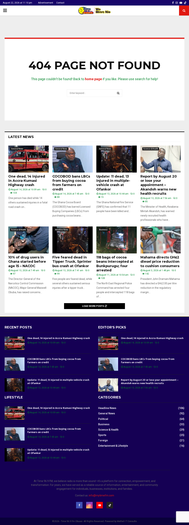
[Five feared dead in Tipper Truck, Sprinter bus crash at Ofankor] (72, 239)
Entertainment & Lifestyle (113, 445)
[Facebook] (79, 505)
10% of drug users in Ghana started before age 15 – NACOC (27, 261)
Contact (60, 2)
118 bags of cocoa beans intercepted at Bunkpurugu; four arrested (114, 263)
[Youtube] (99, 505)
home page (93, 79)
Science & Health (150, 149)
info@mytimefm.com (101, 495)
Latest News (21, 137)
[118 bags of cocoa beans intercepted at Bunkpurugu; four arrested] (116, 239)
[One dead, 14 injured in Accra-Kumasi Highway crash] (28, 159)
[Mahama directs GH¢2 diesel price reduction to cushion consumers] (160, 239)
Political (103, 418)
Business (103, 230)
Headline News (61, 230)
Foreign (103, 440)
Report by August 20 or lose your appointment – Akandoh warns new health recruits (158, 185)
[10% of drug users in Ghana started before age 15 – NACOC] (28, 239)
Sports (102, 435)
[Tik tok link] (185, 3)
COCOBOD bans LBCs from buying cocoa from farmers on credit (71, 182)
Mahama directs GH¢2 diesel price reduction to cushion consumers (159, 261)
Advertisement (45, 2)
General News (17, 149)
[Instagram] (89, 505)
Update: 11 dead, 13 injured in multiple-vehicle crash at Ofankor (113, 182)
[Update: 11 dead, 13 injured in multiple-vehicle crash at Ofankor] (116, 159)
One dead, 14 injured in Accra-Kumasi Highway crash (26, 180)
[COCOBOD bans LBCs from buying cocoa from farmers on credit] (72, 159)
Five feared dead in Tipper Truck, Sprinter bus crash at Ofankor (72, 261)
